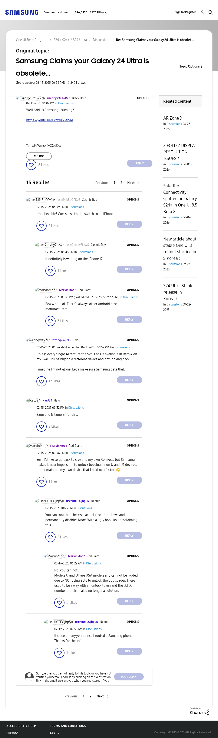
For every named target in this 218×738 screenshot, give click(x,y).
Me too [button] (39, 156)
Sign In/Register (185, 12)
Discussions (101, 40)
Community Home (55, 12)
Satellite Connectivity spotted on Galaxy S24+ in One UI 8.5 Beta (180, 198)
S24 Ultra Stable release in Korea (178, 292)
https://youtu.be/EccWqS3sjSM (49, 120)
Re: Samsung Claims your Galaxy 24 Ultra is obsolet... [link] (155, 40)
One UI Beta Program (31, 40)
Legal (54, 733)
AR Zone (171, 118)
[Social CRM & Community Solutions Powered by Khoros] (199, 711)
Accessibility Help (21, 726)
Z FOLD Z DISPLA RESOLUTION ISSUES (179, 152)
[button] (145, 98)
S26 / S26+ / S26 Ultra (89, 12)
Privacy (12, 733)
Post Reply (129, 677)
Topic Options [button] (189, 66)
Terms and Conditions (68, 726)
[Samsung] (21, 12)
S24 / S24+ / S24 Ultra (70, 40)
